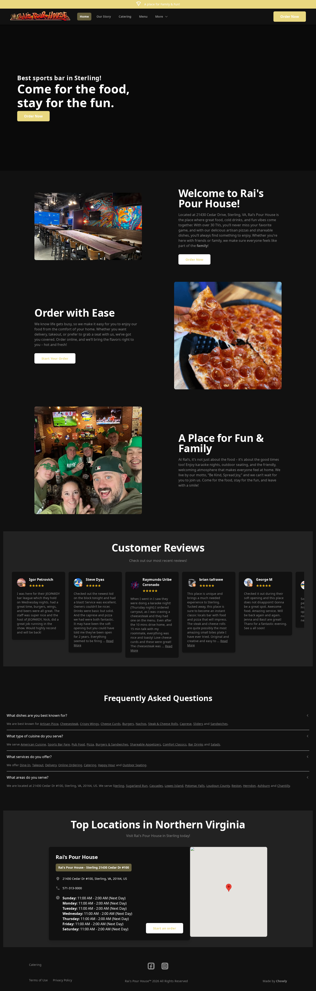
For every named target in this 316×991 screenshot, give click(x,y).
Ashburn (264, 786)
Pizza (90, 744)
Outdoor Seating (134, 765)
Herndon (249, 786)
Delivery (51, 765)
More (159, 16)
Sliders (198, 724)
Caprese (186, 724)
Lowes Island (174, 786)
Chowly (281, 981)
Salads (215, 744)
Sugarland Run (137, 786)
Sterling (172, 835)
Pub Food (78, 744)
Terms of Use (38, 980)
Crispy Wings (89, 724)
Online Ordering (70, 765)
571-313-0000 (72, 888)
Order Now (289, 16)
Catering (90, 765)
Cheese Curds (111, 724)
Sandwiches (219, 724)
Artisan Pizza (49, 724)
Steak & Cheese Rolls (163, 724)
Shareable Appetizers (145, 744)
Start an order (164, 928)
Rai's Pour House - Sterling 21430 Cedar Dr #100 (93, 867)
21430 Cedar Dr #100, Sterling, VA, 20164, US (95, 879)
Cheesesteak (69, 724)
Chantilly (283, 786)
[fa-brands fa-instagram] (164, 966)
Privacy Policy (62, 980)
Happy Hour (106, 765)
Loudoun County (218, 786)
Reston (236, 786)
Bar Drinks (195, 744)
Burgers (128, 724)
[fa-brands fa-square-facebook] (151, 966)
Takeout (37, 765)
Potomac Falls (195, 786)
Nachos (141, 724)
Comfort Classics (175, 744)
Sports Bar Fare (59, 744)
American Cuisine (33, 744)
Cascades (156, 786)
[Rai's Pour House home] (40, 16)
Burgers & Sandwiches (112, 744)
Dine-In (25, 765)
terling (119, 786)
